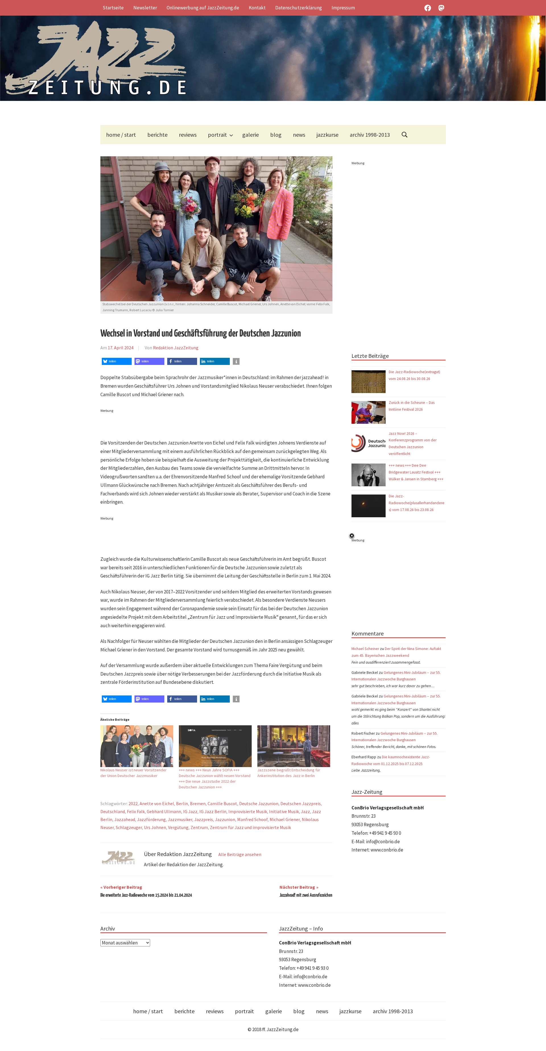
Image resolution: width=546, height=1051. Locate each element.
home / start (121, 134)
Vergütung (178, 827)
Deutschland (112, 811)
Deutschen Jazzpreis (300, 803)
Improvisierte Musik (247, 811)
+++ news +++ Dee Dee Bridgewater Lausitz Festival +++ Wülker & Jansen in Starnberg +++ (416, 472)
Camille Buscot (222, 803)
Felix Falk (136, 811)
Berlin (182, 803)
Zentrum (199, 827)
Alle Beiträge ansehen (239, 854)
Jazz (305, 811)
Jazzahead (124, 819)
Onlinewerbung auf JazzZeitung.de (203, 8)
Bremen (198, 803)
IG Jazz (190, 811)
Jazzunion (225, 819)
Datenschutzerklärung (298, 8)
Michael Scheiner (365, 648)
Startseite (113, 8)
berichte (157, 134)
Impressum (343, 8)
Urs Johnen (155, 827)
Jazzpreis (203, 819)
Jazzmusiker (180, 819)
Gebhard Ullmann (164, 811)
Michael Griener (285, 819)
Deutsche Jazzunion (258, 803)
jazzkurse (327, 134)
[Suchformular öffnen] (405, 134)
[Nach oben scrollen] (536, 1041)
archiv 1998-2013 (370, 134)
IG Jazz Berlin (212, 811)
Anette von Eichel (157, 803)
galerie (250, 134)
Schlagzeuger (129, 827)
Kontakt (257, 8)
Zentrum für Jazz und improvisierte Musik (250, 827)
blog (276, 134)
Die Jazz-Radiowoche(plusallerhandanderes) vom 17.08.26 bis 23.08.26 (416, 503)
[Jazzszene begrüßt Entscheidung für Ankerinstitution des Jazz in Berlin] (293, 746)
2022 (133, 803)
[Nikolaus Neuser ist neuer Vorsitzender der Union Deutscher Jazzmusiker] (136, 746)
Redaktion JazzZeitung (175, 347)
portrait (217, 134)
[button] (117, 361)
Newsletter (145, 8)
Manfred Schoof (252, 819)
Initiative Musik (284, 811)
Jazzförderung (151, 819)
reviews (188, 134)
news (299, 134)
